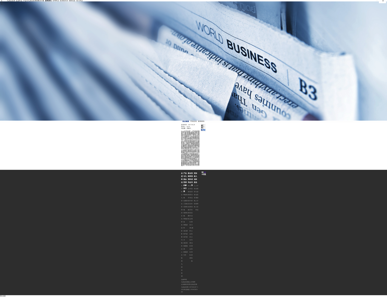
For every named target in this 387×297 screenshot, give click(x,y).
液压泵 (185, 243)
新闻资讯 (48, 0)
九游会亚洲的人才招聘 (197, 198)
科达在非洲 (190, 237)
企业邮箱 (184, 284)
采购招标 (194, 202)
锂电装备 (185, 220)
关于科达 (182, 190)
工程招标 (194, 190)
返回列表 (203, 130)
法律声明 (184, 279)
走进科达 (19, 0)
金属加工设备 (185, 202)
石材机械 (185, 208)
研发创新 (182, 226)
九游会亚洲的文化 (182, 208)
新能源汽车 (185, 253)
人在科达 (197, 208)
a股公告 (192, 231)
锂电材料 (185, 226)
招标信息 (72, 0)
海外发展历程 (190, 205)
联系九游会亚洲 (182, 267)
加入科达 (79, 0)
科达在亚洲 (190, 222)
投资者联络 (192, 255)
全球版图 (190, 190)
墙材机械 (185, 214)
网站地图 (3, 296)
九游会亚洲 (11, 0)
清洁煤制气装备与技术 (185, 235)
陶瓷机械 (185, 196)
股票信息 (192, 193)
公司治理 (192, 241)
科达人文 (182, 250)
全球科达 (56, 0)
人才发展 (197, 187)
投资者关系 (64, 0)
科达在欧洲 (190, 252)
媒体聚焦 (201, 121)
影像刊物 (182, 238)
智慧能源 (185, 247)
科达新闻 (186, 121)
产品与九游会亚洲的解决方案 (33, 0)
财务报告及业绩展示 (192, 213)
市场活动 (193, 121)
